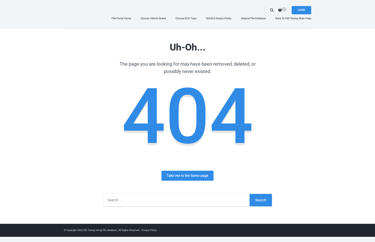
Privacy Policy (148, 230)
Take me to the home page (187, 176)
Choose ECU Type (186, 18)
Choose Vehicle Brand (153, 18)
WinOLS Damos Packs (218, 18)
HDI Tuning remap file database (100, 230)
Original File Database (253, 18)
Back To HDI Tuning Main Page (293, 18)
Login (301, 9)
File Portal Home (121, 18)
